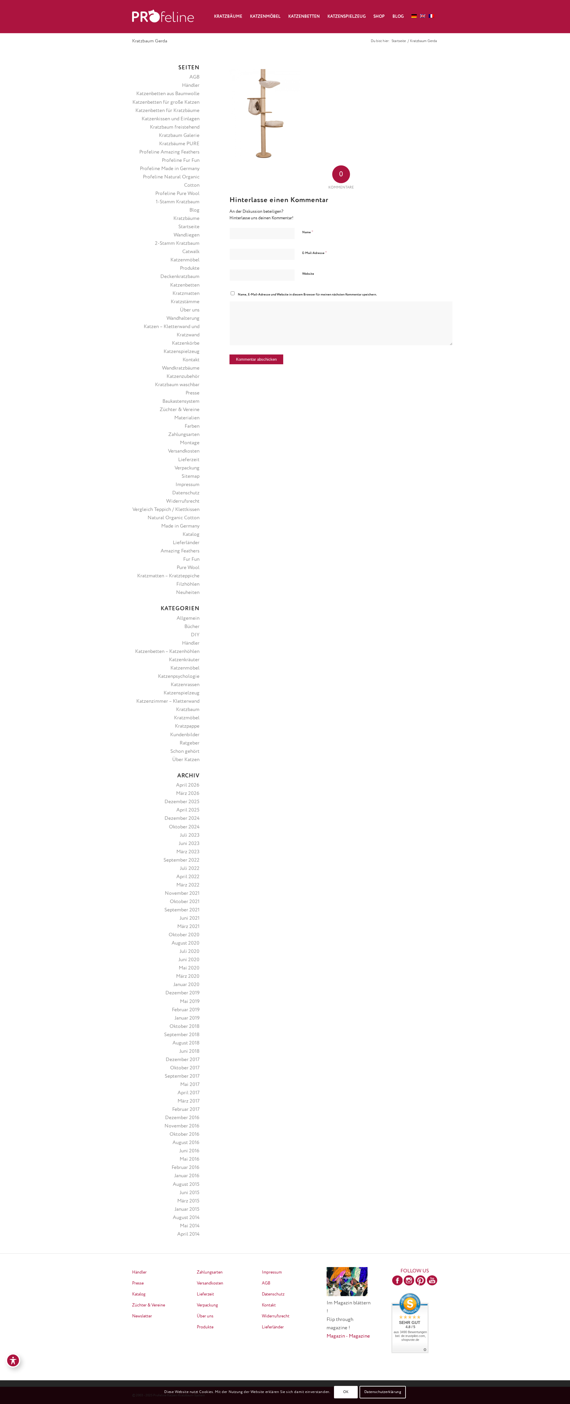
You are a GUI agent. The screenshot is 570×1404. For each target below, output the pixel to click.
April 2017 (189, 1092)
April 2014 (188, 1234)
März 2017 (189, 1101)
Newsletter (142, 1316)
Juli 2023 (190, 835)
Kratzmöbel (187, 718)
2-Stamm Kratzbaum (177, 243)
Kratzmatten (186, 293)
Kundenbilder (185, 734)
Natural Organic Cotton (174, 517)
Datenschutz (186, 493)
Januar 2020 (186, 984)
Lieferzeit (189, 459)
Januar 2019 (187, 1018)
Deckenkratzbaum (180, 276)
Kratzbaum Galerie (179, 135)
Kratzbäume (186, 218)
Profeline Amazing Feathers (169, 152)
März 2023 (188, 851)
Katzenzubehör (183, 376)
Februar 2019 (186, 1009)
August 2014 (186, 1217)
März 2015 (188, 1201)
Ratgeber (190, 743)
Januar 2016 (187, 1175)
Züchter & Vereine (180, 409)
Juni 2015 (190, 1192)
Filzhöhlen (188, 584)
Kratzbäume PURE (179, 143)
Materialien (187, 418)
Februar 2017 (186, 1109)
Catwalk (191, 251)
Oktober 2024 (184, 827)
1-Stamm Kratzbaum (178, 202)
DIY (195, 635)
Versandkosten (184, 451)
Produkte (190, 268)
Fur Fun (191, 559)
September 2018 (182, 1034)
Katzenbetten (185, 285)
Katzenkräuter (184, 659)
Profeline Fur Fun (181, 160)
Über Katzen (186, 759)
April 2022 (188, 876)
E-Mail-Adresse (314, 253)
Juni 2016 (189, 1151)
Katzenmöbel (185, 260)
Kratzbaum (188, 709)
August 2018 (186, 1043)
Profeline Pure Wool (177, 193)
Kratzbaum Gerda (149, 41)
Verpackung (187, 468)
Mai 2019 (190, 1001)
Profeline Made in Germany (170, 168)
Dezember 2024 (182, 818)
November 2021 (182, 893)
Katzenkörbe (186, 343)
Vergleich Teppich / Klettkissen (166, 509)
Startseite (189, 226)
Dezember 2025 (182, 801)
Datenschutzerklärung (382, 1392)
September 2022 (182, 860)
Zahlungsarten (184, 434)
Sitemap (191, 476)
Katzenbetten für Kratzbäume (167, 110)
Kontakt (191, 359)
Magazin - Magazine (348, 1336)
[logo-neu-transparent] (163, 16)
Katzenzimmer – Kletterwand (168, 701)
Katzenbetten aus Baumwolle (168, 93)
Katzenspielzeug (182, 351)
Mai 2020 (189, 968)
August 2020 (186, 943)
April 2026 (188, 785)
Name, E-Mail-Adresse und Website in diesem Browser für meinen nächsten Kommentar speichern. (307, 294)
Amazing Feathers (180, 551)
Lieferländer (186, 542)
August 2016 (186, 1142)
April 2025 (188, 810)
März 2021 (188, 926)
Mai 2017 (190, 1084)
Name (307, 232)
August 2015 (186, 1184)
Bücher (192, 626)
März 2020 (188, 976)
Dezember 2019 (182, 993)
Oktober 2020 (184, 934)
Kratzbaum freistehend (175, 127)
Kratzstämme (185, 301)
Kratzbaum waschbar (177, 384)
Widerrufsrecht (183, 501)
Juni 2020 (189, 959)
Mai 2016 (190, 1159)
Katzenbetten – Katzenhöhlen (167, 651)
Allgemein (188, 618)
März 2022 (188, 885)
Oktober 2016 (185, 1134)
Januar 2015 (187, 1209)
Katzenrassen (185, 684)
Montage (190, 442)
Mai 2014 (190, 1226)
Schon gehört (185, 751)
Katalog (191, 534)
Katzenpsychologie (179, 676)
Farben (192, 426)
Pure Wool (188, 567)
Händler (191, 85)
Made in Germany (180, 526)
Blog (194, 210)
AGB (194, 77)
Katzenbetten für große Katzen (166, 102)
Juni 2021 (190, 918)
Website (308, 273)
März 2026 (188, 793)
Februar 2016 (186, 1167)
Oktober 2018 (185, 1026)
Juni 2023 (189, 843)
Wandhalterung (183, 318)
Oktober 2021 (185, 901)
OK (346, 1392)
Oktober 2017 (185, 1068)
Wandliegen (187, 235)
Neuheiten (188, 592)
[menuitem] (228, 16)
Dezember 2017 (183, 1059)
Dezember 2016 (182, 1117)
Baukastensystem (181, 401)
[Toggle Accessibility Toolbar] (13, 1360)
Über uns (190, 310)
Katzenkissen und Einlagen (171, 119)
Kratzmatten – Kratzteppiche (168, 576)
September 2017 (182, 1076)
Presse (193, 393)
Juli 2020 (190, 951)
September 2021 (182, 910)
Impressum (187, 484)
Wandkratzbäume (181, 368)
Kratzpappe (187, 726)
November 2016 (182, 1126)
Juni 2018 (189, 1051)
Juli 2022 (190, 868)
